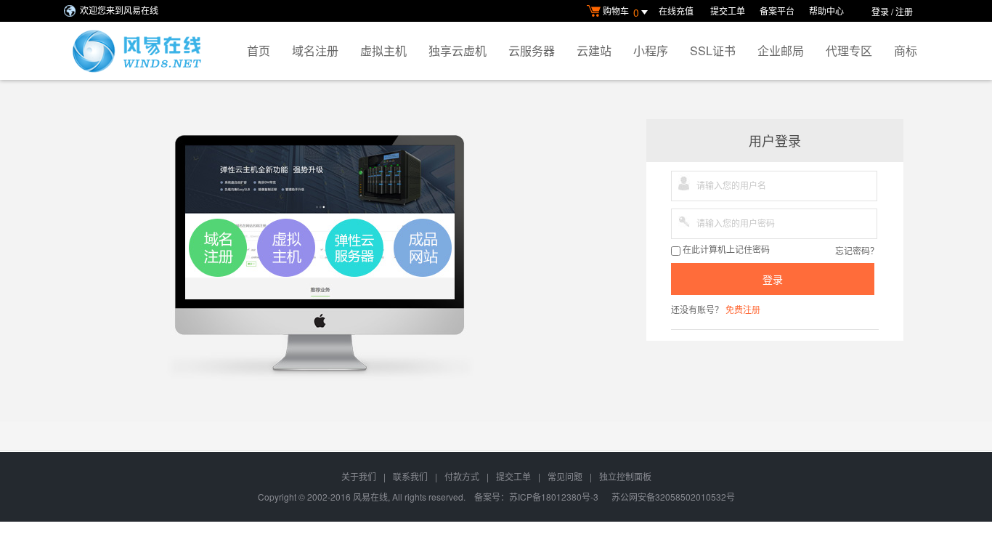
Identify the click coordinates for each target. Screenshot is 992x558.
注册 (904, 11)
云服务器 (531, 50)
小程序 (650, 50)
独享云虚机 (457, 50)
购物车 (621, 12)
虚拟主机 (383, 50)
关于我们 (358, 476)
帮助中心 (826, 10)
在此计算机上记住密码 (725, 250)
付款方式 (461, 476)
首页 (258, 50)
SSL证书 (713, 50)
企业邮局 (780, 50)
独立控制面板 (625, 476)
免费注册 (742, 309)
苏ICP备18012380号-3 (553, 496)
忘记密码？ (857, 250)
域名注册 (315, 50)
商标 (905, 50)
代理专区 (849, 50)
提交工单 (727, 10)
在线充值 (677, 10)
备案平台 (777, 10)
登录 (880, 11)
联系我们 (410, 476)
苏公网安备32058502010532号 (673, 496)
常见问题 (565, 476)
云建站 (594, 50)
